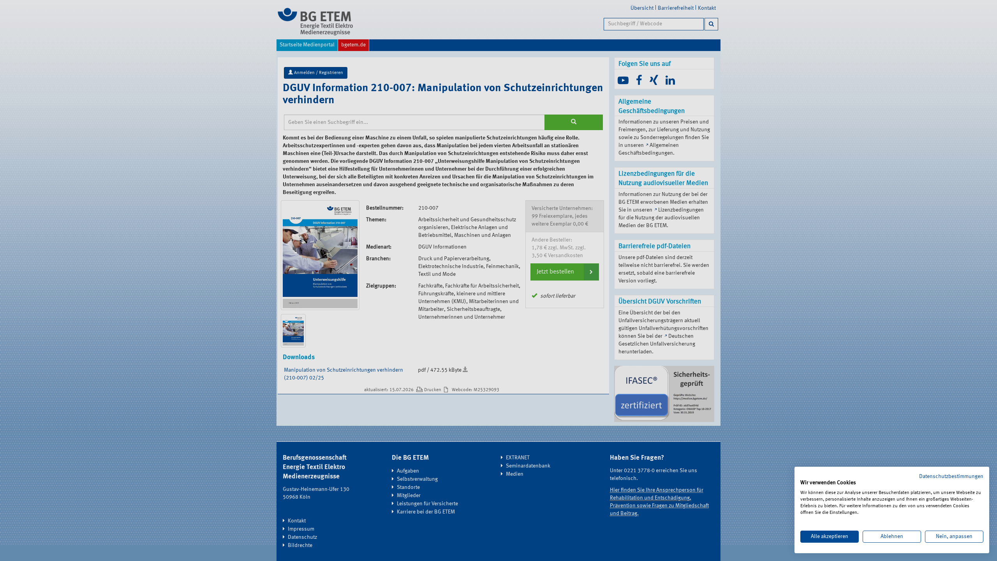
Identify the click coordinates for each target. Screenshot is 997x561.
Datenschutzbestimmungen (951, 476)
